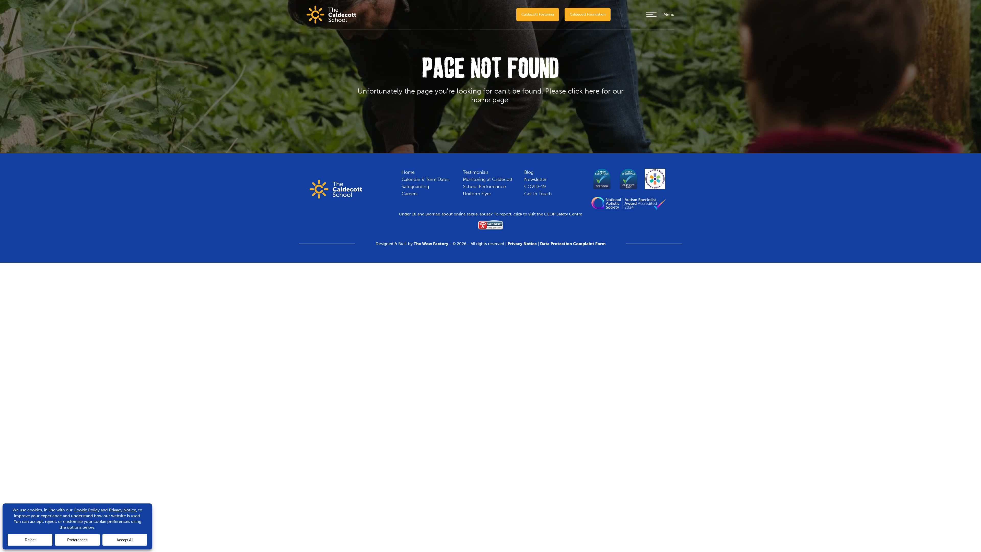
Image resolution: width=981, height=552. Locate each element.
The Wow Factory (431, 243)
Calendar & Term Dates (425, 179)
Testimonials (475, 172)
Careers (409, 194)
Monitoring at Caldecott (487, 179)
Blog (528, 172)
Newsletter (535, 179)
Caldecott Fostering (537, 14)
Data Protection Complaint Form (573, 243)
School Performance (484, 186)
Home (408, 172)
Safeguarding (415, 186)
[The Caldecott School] (331, 14)
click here (583, 91)
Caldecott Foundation (587, 14)
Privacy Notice (522, 243)
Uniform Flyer (477, 194)
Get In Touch (538, 194)
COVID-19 (535, 186)
